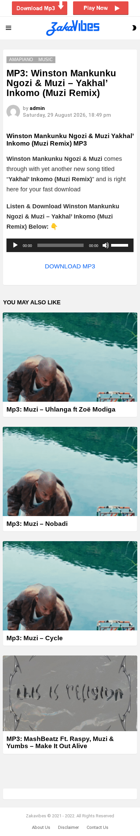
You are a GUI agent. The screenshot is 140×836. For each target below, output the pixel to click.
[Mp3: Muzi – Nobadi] (70, 471)
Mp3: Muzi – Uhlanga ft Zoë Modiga (61, 409)
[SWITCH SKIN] (134, 27)
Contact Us (97, 827)
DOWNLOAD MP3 (70, 266)
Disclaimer (68, 827)
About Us (41, 827)
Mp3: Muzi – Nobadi (37, 523)
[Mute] (105, 245)
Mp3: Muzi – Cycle (34, 638)
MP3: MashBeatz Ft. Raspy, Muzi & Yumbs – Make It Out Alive (60, 742)
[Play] (15, 245)
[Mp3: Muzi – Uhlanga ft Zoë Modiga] (70, 357)
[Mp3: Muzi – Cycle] (70, 585)
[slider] (120, 245)
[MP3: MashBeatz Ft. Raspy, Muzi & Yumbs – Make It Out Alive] (70, 693)
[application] (70, 245)
